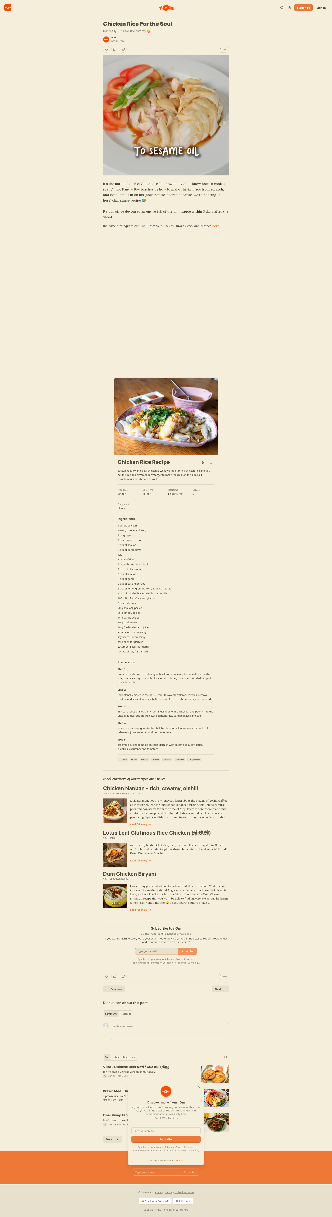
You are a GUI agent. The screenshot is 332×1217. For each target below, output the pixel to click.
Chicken (155, 759)
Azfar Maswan (121, 793)
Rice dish (123, 759)
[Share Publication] (289, 7)
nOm (113, 38)
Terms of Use (182, 1147)
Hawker (167, 759)
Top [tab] (107, 1057)
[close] (199, 1087)
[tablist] (118, 1013)
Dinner (144, 759)
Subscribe (303, 7)
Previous (116, 989)
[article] (166, 1074)
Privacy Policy (192, 1150)
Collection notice (184, 1192)
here (215, 226)
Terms (168, 1192)
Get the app (183, 1201)
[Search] (281, 7)
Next (218, 989)
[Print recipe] (203, 462)
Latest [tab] (116, 1057)
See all (110, 1139)
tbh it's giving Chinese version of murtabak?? (129, 1071)
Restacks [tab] (126, 1013)
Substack (149, 1209)
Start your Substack (157, 1201)
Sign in (321, 7)
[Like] (106, 49)
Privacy (159, 1192)
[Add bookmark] (211, 462)
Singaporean (194, 759)
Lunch (134, 759)
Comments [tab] (111, 1013)
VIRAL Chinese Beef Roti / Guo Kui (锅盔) (136, 1067)
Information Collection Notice (165, 1150)
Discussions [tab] (129, 1057)
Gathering (179, 759)
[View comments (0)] (114, 49)
